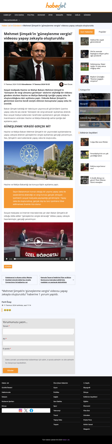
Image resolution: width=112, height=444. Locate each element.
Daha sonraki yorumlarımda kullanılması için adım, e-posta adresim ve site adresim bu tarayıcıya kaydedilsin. (39, 361)
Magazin (59, 15)
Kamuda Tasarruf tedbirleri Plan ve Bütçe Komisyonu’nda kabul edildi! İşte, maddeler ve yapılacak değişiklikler (56, 280)
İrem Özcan (68, 84)
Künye (4, 406)
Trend (69, 15)
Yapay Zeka (57, 420)
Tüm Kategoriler (11, 20)
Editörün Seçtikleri (87, 118)
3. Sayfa (83, 97)
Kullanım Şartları (8, 401)
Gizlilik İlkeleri (7, 387)
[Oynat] (7, 259)
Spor (50, 15)
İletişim (4, 397)
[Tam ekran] (70, 259)
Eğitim (82, 125)
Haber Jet (7, 15)
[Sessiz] (67, 259)
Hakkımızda (6, 392)
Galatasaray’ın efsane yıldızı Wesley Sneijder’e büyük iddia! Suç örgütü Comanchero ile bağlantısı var (18, 280)
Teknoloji (56, 410)
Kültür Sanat (88, 424)
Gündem (87, 15)
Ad (5, 339)
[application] (38, 241)
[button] (19, 20)
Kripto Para (87, 420)
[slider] (37, 258)
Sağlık (77, 15)
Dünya (83, 111)
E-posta (7, 349)
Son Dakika (19, 15)
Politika (30, 15)
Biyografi (84, 104)
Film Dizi (86, 410)
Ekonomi (41, 15)
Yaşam (56, 424)
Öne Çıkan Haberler (60, 383)
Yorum (6, 326)
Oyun (55, 387)
